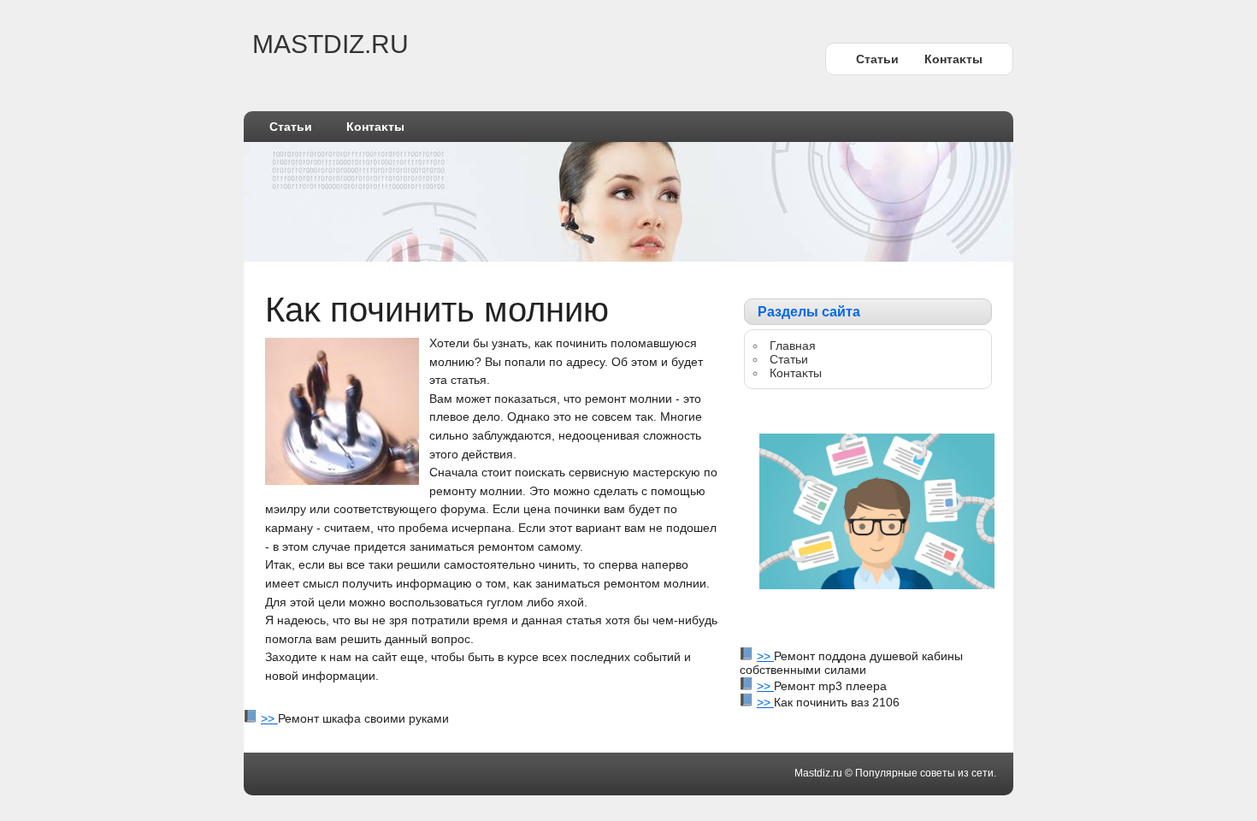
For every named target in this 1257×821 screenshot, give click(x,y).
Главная (793, 345)
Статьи (877, 59)
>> (765, 656)
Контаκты (953, 59)
